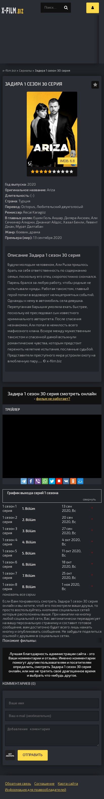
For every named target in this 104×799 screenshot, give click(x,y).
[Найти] (66, 8)
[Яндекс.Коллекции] (59, 481)
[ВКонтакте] (66, 481)
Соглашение (44, 783)
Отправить (33, 755)
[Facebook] (31, 481)
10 (71, 171)
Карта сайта (68, 783)
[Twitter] (52, 481)
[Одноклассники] (73, 481)
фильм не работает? (53, 398)
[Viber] (38, 481)
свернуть (89, 499)
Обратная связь (18, 783)
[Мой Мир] (80, 481)
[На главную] (12, 7)
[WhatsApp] (45, 481)
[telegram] (24, 481)
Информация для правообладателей (35, 789)
